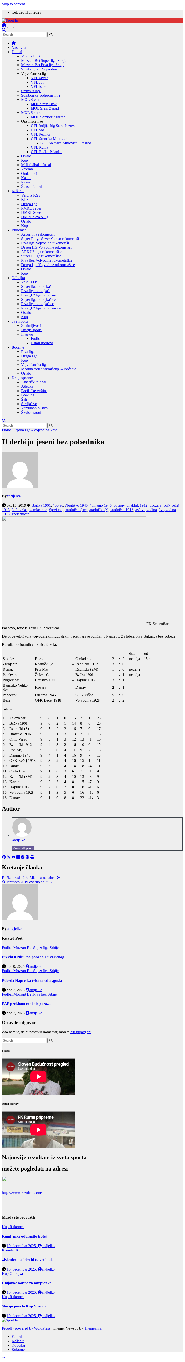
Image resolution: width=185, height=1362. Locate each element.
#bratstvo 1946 (76, 505)
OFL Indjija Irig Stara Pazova (53, 126)
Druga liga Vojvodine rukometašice (48, 265)
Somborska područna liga (40, 95)
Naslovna (19, 47)
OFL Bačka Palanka (46, 152)
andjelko (14, 496)
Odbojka (18, 278)
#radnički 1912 (121, 510)
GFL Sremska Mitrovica (49, 139)
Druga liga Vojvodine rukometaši (46, 247)
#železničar (20, 514)
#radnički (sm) (76, 510)
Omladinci (29, 173)
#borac (58, 505)
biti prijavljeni (80, 1032)
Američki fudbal (33, 382)
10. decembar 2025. (22, 1246)
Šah (24, 399)
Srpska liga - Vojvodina (31, 430)
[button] (4, 30)
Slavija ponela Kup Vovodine (25, 1306)
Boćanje (18, 347)
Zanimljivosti (31, 325)
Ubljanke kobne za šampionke (26, 1283)
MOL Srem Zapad (45, 108)
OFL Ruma (39, 147)
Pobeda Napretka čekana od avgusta (32, 980)
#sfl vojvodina (146, 510)
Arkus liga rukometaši (38, 234)
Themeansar (93, 1328)
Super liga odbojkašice (38, 299)
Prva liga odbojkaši (35, 291)
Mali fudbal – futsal (36, 165)
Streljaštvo (29, 404)
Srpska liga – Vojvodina (39, 69)
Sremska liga (31, 91)
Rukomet (19, 230)
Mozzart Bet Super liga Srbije (43, 60)
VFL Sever (39, 78)
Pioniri (26, 182)
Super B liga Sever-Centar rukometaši (50, 239)
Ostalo (26, 156)
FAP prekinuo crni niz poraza (26, 1004)
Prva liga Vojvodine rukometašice (46, 260)
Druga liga (29, 204)
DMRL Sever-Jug (34, 217)
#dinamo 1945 (101, 505)
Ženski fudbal (31, 186)
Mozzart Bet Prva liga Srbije (42, 65)
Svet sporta (20, 321)
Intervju (27, 334)
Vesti (54, 430)
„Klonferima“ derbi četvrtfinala (27, 1259)
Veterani (27, 169)
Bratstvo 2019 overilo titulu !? (29, 882)
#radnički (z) (98, 510)
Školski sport (31, 412)
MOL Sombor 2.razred (48, 117)
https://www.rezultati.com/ (22, 1193)
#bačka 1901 (41, 505)
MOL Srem (30, 100)
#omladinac (38, 510)
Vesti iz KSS (30, 195)
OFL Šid (37, 130)
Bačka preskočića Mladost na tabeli (29, 878)
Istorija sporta (31, 330)
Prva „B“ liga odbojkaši (39, 295)
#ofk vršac (19, 510)
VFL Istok (38, 86)
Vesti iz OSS (30, 282)
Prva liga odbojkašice (37, 304)
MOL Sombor (32, 113)
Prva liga (28, 352)
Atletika (27, 386)
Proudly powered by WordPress (26, 1328)
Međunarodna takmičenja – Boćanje (48, 369)
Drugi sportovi (23, 378)
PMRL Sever (31, 208)
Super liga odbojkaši (36, 286)
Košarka (18, 191)
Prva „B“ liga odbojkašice (41, 308)
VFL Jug (37, 82)
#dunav (119, 505)
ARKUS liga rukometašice (41, 252)
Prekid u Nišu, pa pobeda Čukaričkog (33, 957)
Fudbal (17, 52)
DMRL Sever (31, 213)
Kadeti (26, 178)
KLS (25, 199)
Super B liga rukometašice (41, 256)
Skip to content (13, 4)
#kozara (155, 505)
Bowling (27, 395)
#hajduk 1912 (136, 505)
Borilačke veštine (34, 391)
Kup (24, 160)
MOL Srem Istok (44, 104)
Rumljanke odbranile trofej (24, 1236)
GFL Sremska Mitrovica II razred (65, 143)
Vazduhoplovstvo (34, 408)
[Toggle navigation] (10, 25)
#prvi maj (56, 510)
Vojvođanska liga (34, 365)
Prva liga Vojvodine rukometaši (45, 243)
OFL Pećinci (40, 134)
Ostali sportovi (42, 343)
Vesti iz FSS (30, 56)
